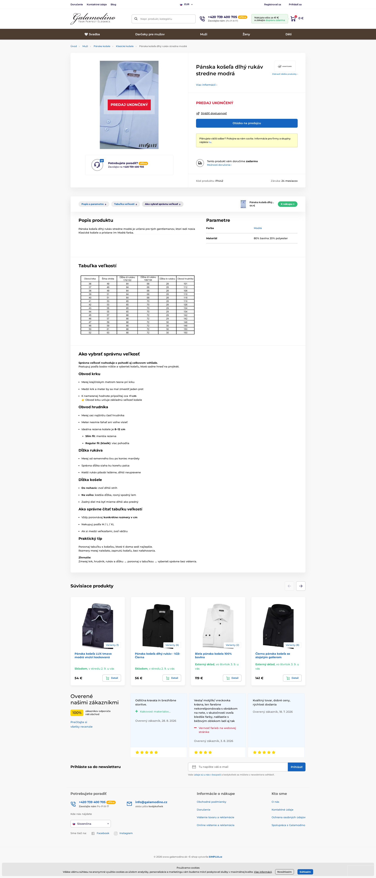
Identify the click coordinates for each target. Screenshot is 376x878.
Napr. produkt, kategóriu (156, 18)
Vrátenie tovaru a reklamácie (215, 817)
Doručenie (76, 4)
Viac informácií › (206, 84)
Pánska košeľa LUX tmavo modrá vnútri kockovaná (93, 655)
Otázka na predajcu (247, 123)
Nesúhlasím (284, 871)
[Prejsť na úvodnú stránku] (93, 19)
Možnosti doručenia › (219, 164)
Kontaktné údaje (97, 4)
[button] (301, 586)
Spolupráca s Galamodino (288, 825)
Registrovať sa (272, 4)
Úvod (73, 46)
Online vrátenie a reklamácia (215, 825)
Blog (113, 4)
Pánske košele (102, 46)
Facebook (103, 833)
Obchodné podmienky (211, 801)
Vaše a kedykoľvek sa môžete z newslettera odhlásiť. (231, 774)
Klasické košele (125, 46)
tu (210, 142)
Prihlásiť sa (295, 4)
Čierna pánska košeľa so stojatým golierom (272, 655)
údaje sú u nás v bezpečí (207, 774)
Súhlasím (305, 871)
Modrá (258, 228)
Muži (85, 46)
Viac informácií (263, 871)
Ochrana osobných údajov (289, 817)
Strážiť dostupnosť (214, 113)
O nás (275, 801)
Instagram (126, 833)
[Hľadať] (136, 19)
